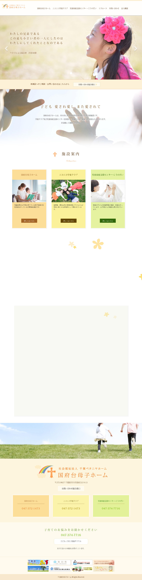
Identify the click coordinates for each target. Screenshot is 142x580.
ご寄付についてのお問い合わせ (54, 271)
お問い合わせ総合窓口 (86, 84)
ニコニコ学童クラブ (60, 8)
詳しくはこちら (29, 221)
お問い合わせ (114, 8)
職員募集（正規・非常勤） (58, 450)
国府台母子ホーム (43, 8)
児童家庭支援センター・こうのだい (83, 8)
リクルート (103, 8)
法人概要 (124, 8)
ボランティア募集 (87, 450)
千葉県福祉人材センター (50, 391)
